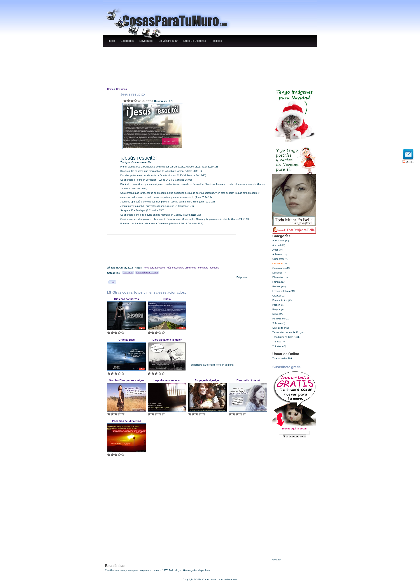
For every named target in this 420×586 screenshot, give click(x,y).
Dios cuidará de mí (248, 380)
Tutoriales (277, 346)
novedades (146, 40)
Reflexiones (278, 318)
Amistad (276, 245)
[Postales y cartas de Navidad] (294, 158)
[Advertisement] (188, 51)
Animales (277, 254)
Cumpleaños (279, 268)
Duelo (167, 299)
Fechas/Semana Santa (147, 272)
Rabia (275, 314)
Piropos (276, 309)
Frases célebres (281, 291)
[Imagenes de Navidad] (294, 114)
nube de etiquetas (194, 40)
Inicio (111, 40)
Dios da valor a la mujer (167, 339)
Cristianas (121, 89)
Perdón (276, 304)
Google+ (276, 559)
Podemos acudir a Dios (126, 421)
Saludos (276, 323)
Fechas (276, 286)
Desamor (277, 272)
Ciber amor (278, 259)
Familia (276, 282)
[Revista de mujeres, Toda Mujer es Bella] (294, 200)
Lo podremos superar (167, 380)
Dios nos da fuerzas (126, 299)
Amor (275, 249)
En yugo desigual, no (207, 380)
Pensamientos (279, 300)
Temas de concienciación (285, 332)
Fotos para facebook (154, 267)
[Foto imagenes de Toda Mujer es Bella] (294, 230)
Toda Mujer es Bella (282, 337)
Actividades (278, 240)
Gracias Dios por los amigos (126, 380)
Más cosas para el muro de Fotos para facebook (193, 267)
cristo (112, 282)
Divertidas (277, 277)
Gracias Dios (127, 339)
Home (110, 89)
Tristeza (276, 341)
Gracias (276, 295)
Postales (217, 40)
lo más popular (168, 40)
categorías (127, 40)
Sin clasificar (279, 327)
